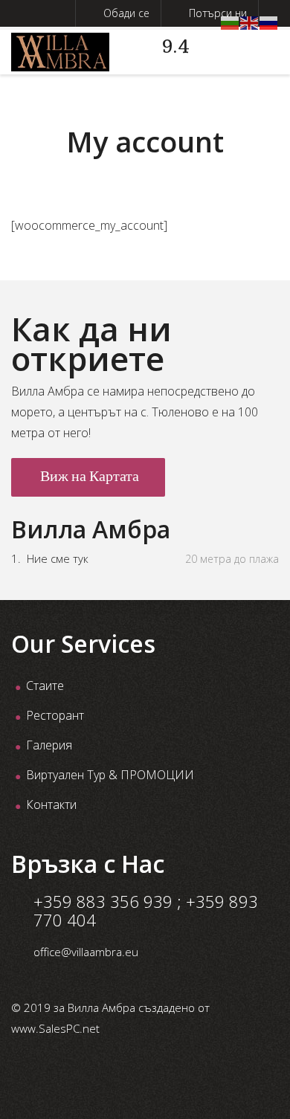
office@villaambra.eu (85, 951)
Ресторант (55, 715)
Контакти (51, 804)
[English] (250, 21)
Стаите (45, 685)
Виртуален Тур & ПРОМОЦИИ (110, 775)
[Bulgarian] (230, 21)
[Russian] (269, 21)
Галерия (49, 745)
